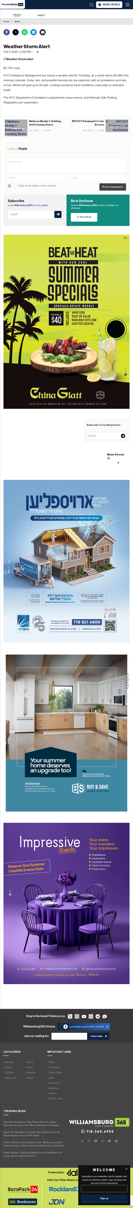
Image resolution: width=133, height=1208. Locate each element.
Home (6, 21)
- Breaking (8, 1062)
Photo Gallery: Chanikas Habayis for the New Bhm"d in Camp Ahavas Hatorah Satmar (32, 1154)
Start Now (85, 217)
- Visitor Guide (54, 1072)
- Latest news (10, 1077)
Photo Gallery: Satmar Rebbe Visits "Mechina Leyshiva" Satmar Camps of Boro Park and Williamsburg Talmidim (33, 1144)
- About (50, 1077)
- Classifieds (53, 1067)
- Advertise (52, 1088)
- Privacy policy (55, 1098)
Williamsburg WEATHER (54, 13)
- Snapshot (30, 1072)
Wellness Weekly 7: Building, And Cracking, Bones (45, 123)
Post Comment (112, 187)
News (17, 21)
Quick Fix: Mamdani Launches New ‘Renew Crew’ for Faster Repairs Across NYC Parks (31, 1134)
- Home (51, 1062)
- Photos (29, 1062)
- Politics (7, 1067)
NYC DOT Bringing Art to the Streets (88, 123)
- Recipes (29, 1077)
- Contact (51, 1093)
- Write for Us (54, 1083)
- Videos (29, 1067)
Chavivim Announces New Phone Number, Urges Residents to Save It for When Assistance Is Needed (31, 1124)
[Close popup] (126, 1169)
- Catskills (8, 1072)
